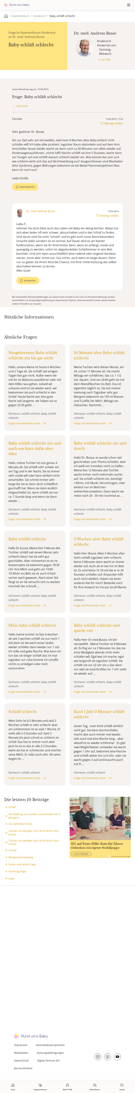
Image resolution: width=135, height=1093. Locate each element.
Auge (11, 878)
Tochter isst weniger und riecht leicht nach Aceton (33, 832)
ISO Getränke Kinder (20, 823)
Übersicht (22, 106)
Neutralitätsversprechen (50, 1045)
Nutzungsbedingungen (50, 1052)
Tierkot (12, 850)
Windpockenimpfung (20, 857)
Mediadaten (21, 1052)
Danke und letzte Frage (22, 864)
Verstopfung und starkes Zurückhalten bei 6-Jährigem (34, 815)
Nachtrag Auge (17, 871)
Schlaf (12, 807)
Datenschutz (21, 1060)
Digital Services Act (48, 1060)
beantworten (27, 186)
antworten (30, 280)
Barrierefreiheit (23, 1068)
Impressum (20, 1045)
